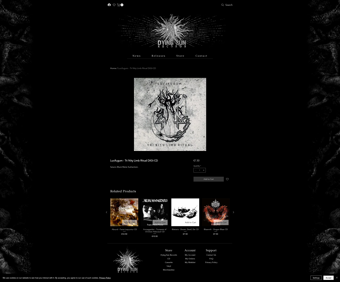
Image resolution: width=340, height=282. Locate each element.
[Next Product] (233, 212)
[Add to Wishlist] (227, 179)
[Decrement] (195, 170)
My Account (190, 255)
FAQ (211, 258)
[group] (170, 219)
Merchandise (169, 270)
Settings (316, 277)
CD (168, 258)
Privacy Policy (211, 262)
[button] (120, 4)
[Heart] (114, 5)
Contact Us (211, 255)
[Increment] (203, 170)
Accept (328, 277)
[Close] (336, 278)
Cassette (169, 262)
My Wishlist (190, 262)
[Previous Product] (106, 212)
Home (113, 68)
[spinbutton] (199, 170)
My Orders (190, 258)
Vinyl (169, 266)
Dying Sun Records (169, 255)
